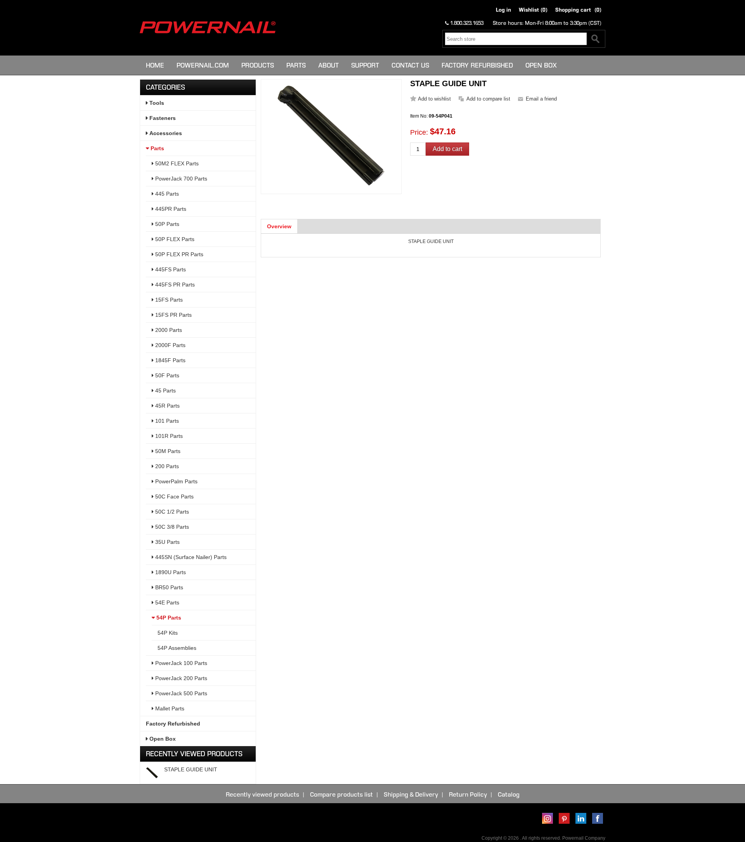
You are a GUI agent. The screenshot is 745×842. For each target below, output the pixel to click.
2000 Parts (168, 330)
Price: (419, 132)
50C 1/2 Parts (171, 512)
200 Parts (166, 466)
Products (257, 65)
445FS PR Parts (174, 284)
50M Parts (167, 451)
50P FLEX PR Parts (178, 254)
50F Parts (166, 375)
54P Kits (168, 633)
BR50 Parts (168, 587)
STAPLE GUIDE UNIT (190, 769)
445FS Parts (170, 269)
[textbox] (516, 39)
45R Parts (167, 406)
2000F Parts (169, 345)
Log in (503, 10)
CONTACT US (410, 65)
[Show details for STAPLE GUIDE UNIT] (152, 773)
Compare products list (341, 794)
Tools (156, 103)
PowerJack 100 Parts (180, 663)
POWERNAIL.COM (203, 65)
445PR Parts (170, 209)
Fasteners (162, 118)
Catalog (509, 794)
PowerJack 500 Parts (180, 693)
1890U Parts (170, 572)
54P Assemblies (177, 648)
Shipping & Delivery (411, 794)
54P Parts (168, 618)
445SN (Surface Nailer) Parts (190, 557)
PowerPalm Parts (176, 481)
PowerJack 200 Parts (180, 678)
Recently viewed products (262, 794)
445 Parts (166, 194)
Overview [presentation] (279, 226)
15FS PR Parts (173, 315)
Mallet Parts (169, 708)
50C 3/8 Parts (171, 527)
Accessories (165, 133)
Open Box (541, 65)
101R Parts (168, 436)
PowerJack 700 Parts (180, 178)
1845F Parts (169, 360)
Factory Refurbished (477, 65)
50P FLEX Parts (174, 239)
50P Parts (166, 224)
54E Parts (166, 602)
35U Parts (167, 542)
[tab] (279, 226)
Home (155, 65)
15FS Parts (168, 300)
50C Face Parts (174, 496)
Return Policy (468, 794)
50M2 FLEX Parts (176, 163)
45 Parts (165, 390)
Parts (296, 65)
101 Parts (166, 421)
